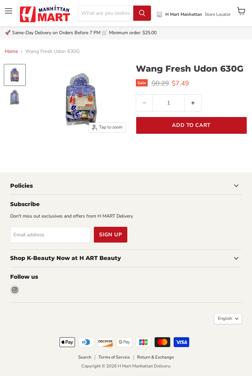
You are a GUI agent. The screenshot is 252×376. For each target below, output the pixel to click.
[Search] (142, 13)
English (225, 318)
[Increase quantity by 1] (193, 102)
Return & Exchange (155, 357)
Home (11, 51)
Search (84, 357)
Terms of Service (114, 357)
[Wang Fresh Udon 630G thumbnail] (14, 74)
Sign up (110, 234)
